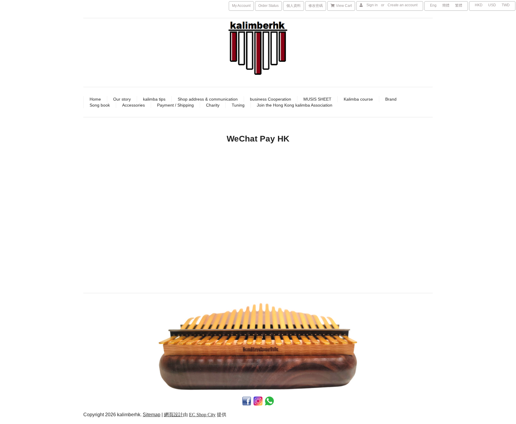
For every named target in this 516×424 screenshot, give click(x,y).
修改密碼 (315, 6)
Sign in (372, 5)
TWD (506, 5)
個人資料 (293, 6)
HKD (479, 5)
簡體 (445, 5)
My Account (241, 6)
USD (492, 5)
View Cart (344, 6)
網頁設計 (173, 414)
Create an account (402, 5)
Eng (433, 5)
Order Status (268, 6)
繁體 (458, 5)
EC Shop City (202, 414)
